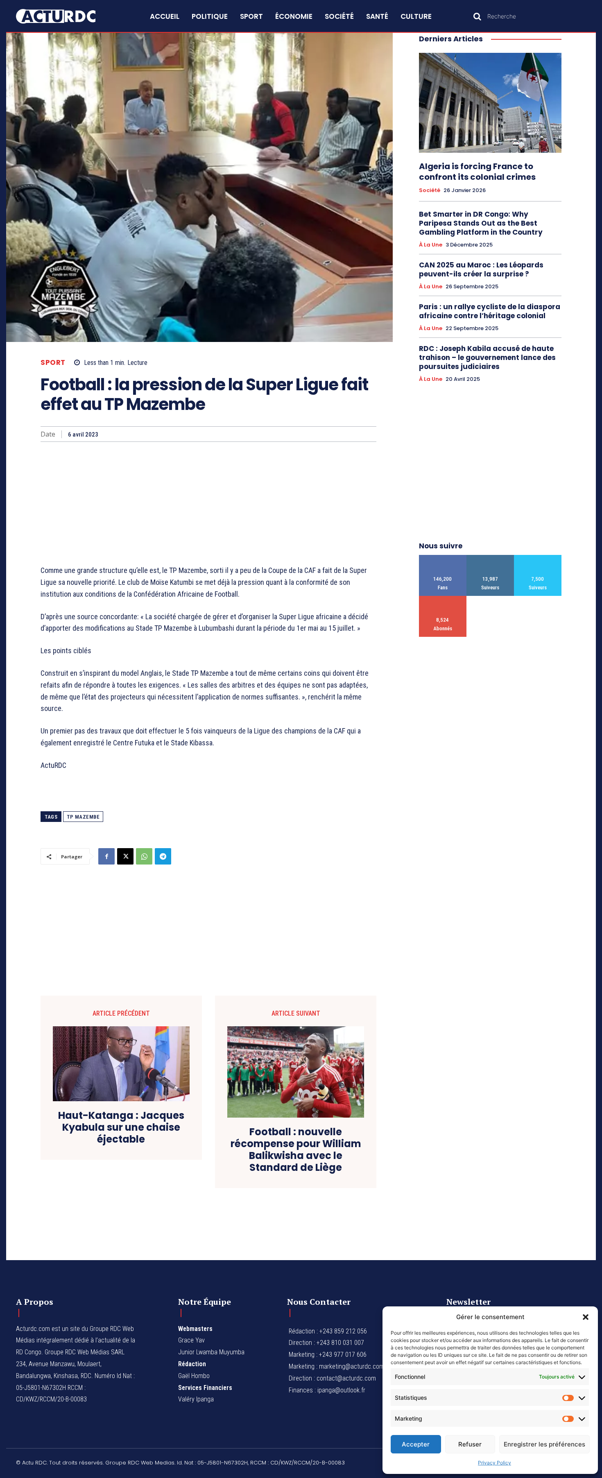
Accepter (416, 1444)
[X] (125, 856)
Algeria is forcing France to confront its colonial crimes (477, 172)
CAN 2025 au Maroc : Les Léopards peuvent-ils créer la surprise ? (481, 269)
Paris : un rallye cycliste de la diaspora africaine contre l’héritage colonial (489, 311)
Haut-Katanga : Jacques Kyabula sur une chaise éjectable (121, 1127)
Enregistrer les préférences (544, 1444)
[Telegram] (163, 856)
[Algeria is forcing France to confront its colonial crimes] (490, 103)
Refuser (470, 1444)
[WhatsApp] (144, 856)
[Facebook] (106, 856)
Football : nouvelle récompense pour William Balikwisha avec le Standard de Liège (296, 1149)
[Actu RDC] (65, 16)
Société (429, 190)
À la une (430, 245)
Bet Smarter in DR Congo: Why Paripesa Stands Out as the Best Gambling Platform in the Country (481, 223)
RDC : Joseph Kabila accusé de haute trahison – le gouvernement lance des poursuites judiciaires (487, 357)
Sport (53, 362)
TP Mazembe (83, 817)
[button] (586, 1317)
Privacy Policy (494, 1463)
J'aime (443, 558)
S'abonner (442, 599)
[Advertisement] (208, 503)
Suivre (490, 558)
